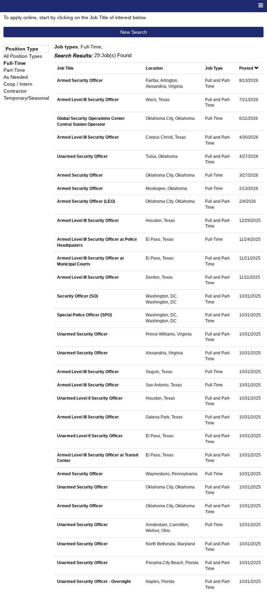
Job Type (214, 68)
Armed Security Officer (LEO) (86, 201)
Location (154, 68)
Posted (246, 68)
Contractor (15, 91)
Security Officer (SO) (77, 296)
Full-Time (14, 63)
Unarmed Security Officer (82, 156)
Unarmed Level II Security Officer (90, 398)
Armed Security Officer (80, 80)
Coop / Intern (17, 84)
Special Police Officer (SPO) (84, 315)
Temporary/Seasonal (26, 98)
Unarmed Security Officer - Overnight (94, 581)
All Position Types (22, 56)
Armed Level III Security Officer (88, 99)
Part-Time (14, 70)
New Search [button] (133, 32)
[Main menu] (260, 5)
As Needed (15, 77)
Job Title (65, 68)
